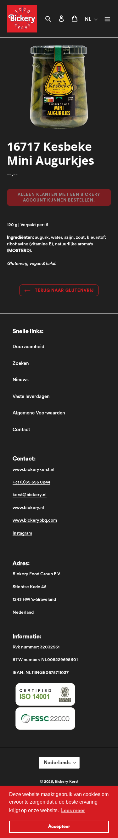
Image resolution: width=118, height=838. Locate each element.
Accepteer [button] (59, 826)
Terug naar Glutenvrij (64, 290)
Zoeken (21, 363)
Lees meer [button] (73, 810)
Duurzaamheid (28, 346)
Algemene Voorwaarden (39, 413)
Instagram (22, 533)
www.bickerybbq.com (35, 520)
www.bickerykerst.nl (33, 469)
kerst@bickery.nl (30, 495)
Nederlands (57, 762)
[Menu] (107, 19)
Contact (21, 429)
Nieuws (21, 380)
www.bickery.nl (28, 508)
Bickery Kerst (66, 781)
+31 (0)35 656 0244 (31, 482)
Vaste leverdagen (31, 396)
